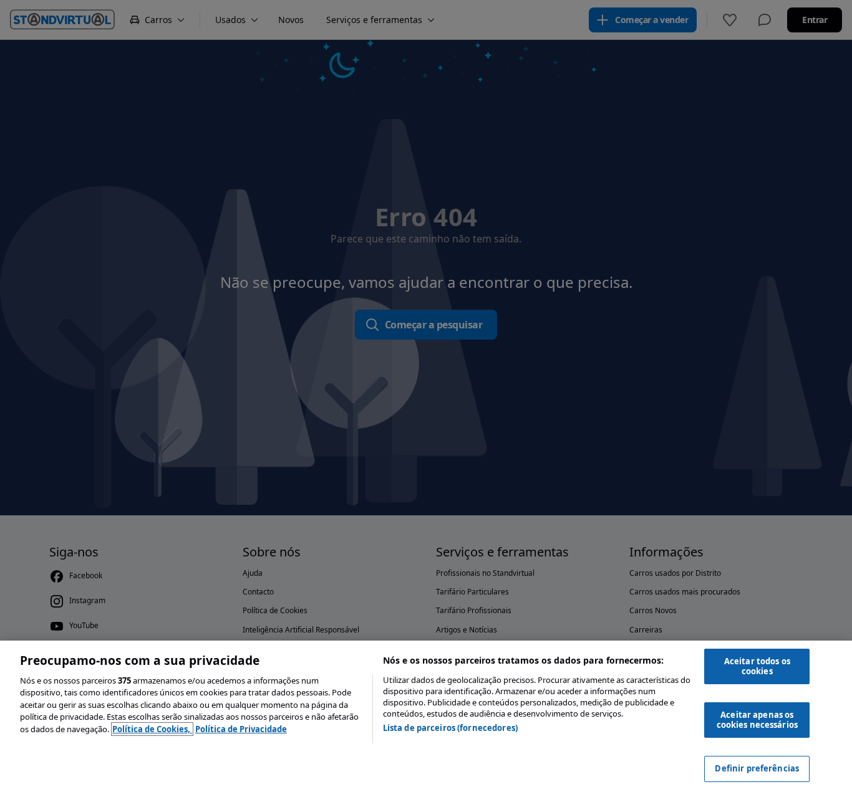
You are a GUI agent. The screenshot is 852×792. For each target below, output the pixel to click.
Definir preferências (757, 768)
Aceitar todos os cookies (757, 666)
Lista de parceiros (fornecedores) (450, 727)
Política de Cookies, (152, 729)
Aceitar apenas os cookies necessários (757, 719)
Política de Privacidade (241, 729)
